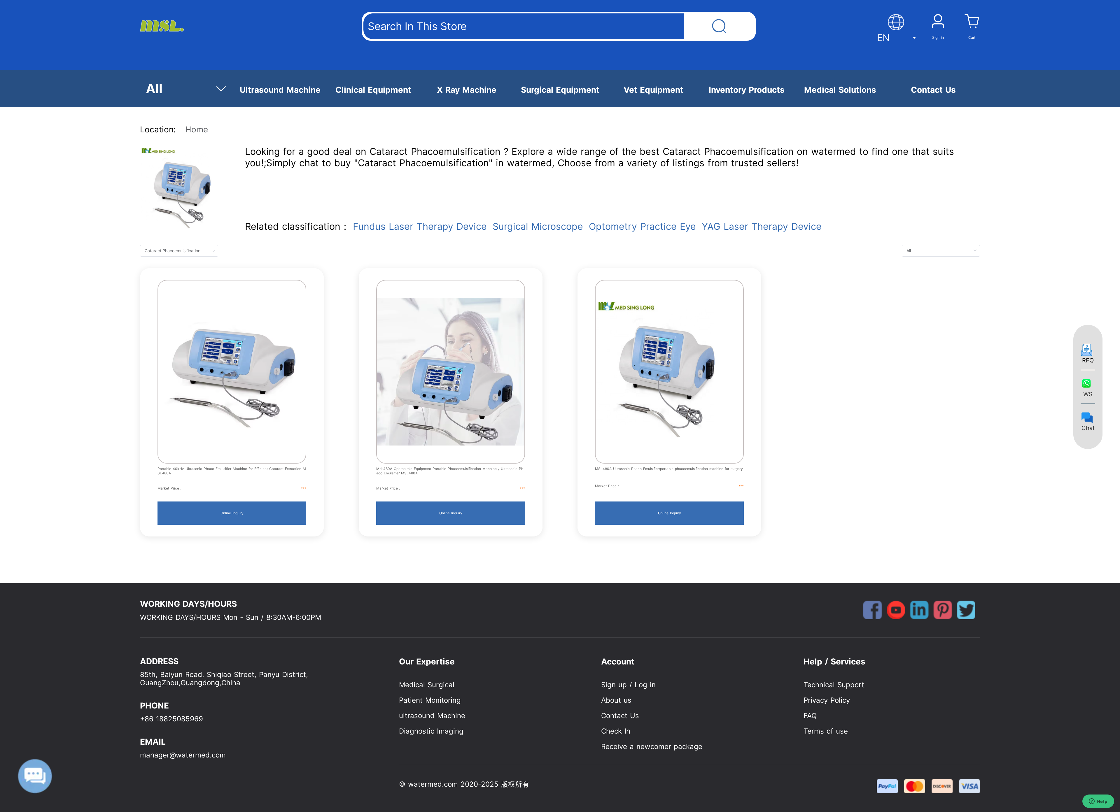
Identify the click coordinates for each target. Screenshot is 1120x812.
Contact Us (620, 715)
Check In (615, 731)
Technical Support (834, 685)
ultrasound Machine (432, 715)
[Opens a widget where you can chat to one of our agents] (1098, 802)
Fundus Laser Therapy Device (420, 226)
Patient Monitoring (430, 700)
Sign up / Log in (628, 685)
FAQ (810, 715)
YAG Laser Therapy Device (762, 226)
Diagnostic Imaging (431, 731)
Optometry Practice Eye (642, 226)
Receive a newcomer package (651, 746)
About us (616, 700)
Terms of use (826, 731)
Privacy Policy (827, 700)
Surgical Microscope (538, 226)
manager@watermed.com (183, 755)
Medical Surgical (426, 685)
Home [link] (196, 129)
